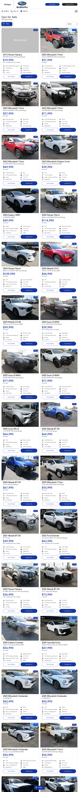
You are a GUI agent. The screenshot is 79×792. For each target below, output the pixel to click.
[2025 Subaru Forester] (20, 628)
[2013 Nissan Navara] (20, 40)
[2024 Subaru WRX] (20, 200)
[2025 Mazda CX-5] (59, 254)
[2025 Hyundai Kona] (59, 628)
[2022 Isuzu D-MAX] (59, 307)
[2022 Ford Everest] (59, 521)
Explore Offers (70, 4)
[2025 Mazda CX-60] (20, 307)
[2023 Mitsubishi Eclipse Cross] (59, 147)
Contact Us (29, 76)
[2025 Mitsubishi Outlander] (20, 681)
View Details (11, 76)
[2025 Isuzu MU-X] (20, 414)
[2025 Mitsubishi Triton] (59, 468)
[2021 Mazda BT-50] (20, 521)
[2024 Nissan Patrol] (59, 200)
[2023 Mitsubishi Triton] (59, 40)
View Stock (52, 4)
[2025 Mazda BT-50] (59, 414)
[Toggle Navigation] (76, 11)
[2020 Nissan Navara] (20, 574)
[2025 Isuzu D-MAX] (20, 361)
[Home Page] (15, 4)
